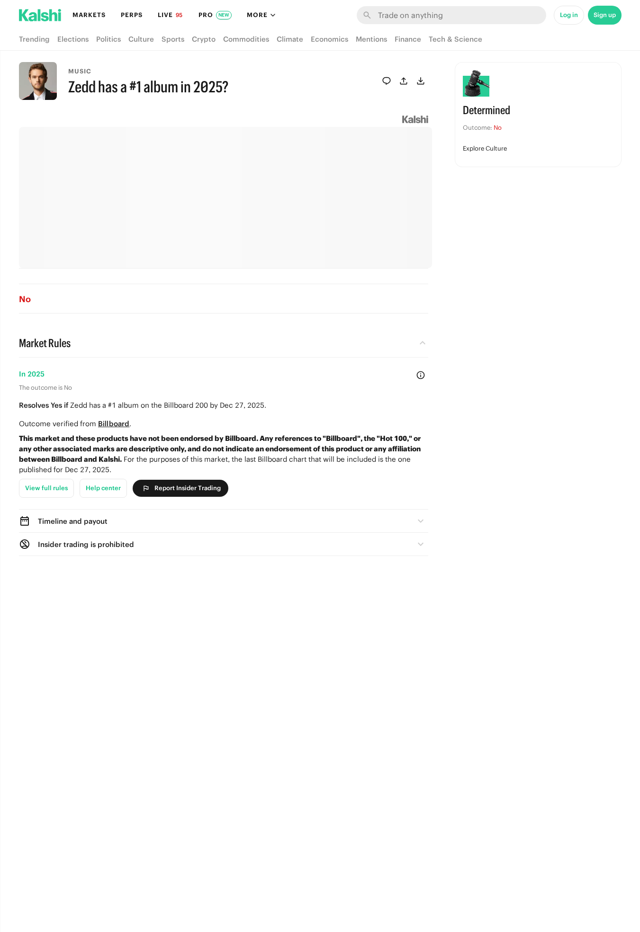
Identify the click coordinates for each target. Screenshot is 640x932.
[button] (223, 521)
